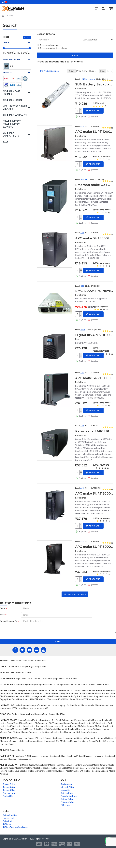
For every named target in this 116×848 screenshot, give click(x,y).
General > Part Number (11, 92)
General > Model (12, 100)
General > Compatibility (11, 134)
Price (6, 42)
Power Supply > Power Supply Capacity (12, 124)
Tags (5, 142)
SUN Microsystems (87, 79)
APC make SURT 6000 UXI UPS (94, 547)
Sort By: (72, 71)
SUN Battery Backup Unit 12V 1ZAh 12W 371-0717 (94, 84)
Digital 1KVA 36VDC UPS (94, 335)
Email (2, 615)
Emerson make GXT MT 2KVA (94, 185)
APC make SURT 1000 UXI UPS (94, 132)
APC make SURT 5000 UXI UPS (94, 378)
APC (82, 126)
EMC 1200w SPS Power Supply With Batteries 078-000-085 (94, 291)
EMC (82, 286)
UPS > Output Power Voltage (15, 107)
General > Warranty (15, 115)
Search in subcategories (50, 45)
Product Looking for (9, 621)
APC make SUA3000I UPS (94, 238)
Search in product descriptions (53, 48)
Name (2, 608)
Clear (28, 37)
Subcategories (11, 59)
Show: (102, 71)
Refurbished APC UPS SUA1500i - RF (94, 431)
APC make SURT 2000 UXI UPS (94, 493)
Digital (82, 330)
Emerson (83, 180)
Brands (7, 72)
